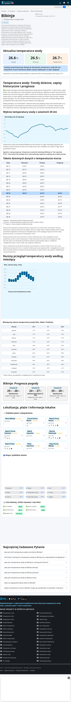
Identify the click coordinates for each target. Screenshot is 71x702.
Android (56, 70)
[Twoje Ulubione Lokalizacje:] (64, 2)
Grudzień (14, 372)
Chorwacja (11, 11)
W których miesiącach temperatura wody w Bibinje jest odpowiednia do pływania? (34, 557)
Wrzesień (14, 360)
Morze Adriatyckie (36, 11)
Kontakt (32, 670)
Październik (14, 364)
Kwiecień (14, 342)
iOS (50, 70)
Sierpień (14, 357)
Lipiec (14, 353)
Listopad (14, 368)
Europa (3, 11)
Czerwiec (14, 349)
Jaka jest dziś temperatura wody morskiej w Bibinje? (23, 552)
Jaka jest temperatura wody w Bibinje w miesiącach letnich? (26, 562)
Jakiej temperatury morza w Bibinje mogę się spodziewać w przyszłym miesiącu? (33, 588)
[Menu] (68, 2)
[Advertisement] (35, 689)
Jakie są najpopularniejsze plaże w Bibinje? (20, 583)
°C (64, 7)
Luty (14, 334)
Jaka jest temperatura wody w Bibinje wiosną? (21, 567)
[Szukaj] (60, 2)
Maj (14, 345)
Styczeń (14, 330)
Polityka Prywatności (22, 670)
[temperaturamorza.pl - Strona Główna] (8, 2)
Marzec (14, 338)
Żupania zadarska (23, 11)
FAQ (1, 670)
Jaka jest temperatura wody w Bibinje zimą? (20, 578)
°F (68, 7)
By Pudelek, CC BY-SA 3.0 (48, 16)
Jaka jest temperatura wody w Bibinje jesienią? (21, 573)
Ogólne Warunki (9, 670)
